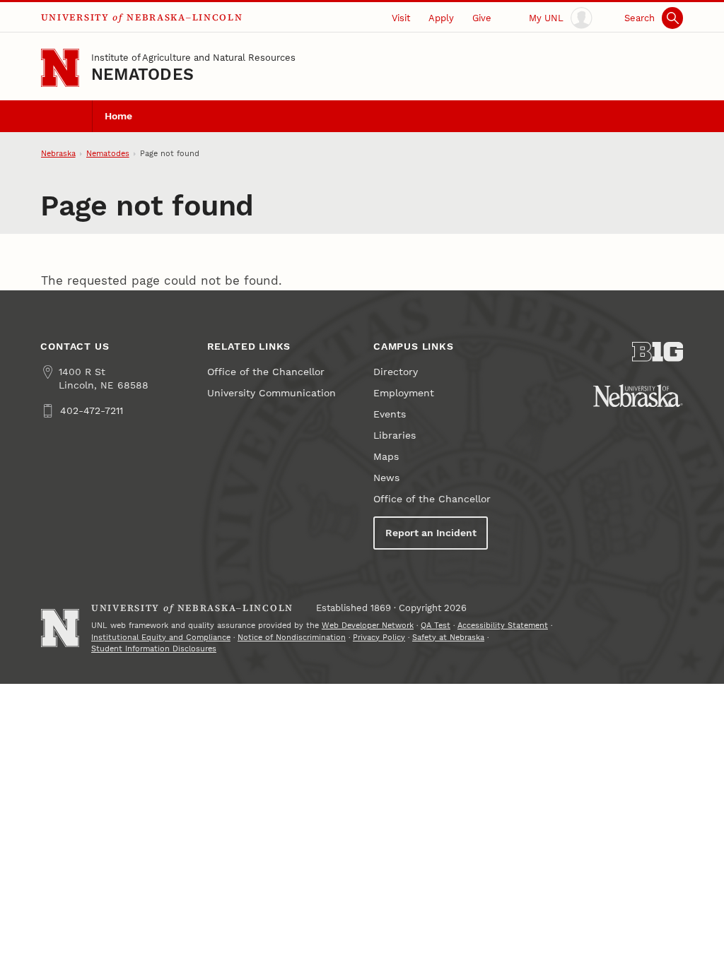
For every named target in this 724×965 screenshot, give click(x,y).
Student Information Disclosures (153, 648)
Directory (395, 372)
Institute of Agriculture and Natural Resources (193, 57)
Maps (386, 457)
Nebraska (58, 153)
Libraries (394, 436)
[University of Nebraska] (638, 395)
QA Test (435, 625)
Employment (403, 393)
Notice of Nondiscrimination (292, 637)
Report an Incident (431, 533)
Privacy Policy (379, 637)
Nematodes (142, 74)
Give (481, 18)
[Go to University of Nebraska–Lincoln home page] (60, 68)
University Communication (271, 393)
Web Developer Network (368, 625)
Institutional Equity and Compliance (160, 637)
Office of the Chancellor (266, 372)
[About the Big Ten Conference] (657, 351)
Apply (441, 18)
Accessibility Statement (502, 625)
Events (389, 414)
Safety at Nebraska (448, 637)
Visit (401, 18)
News (386, 478)
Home (118, 116)
